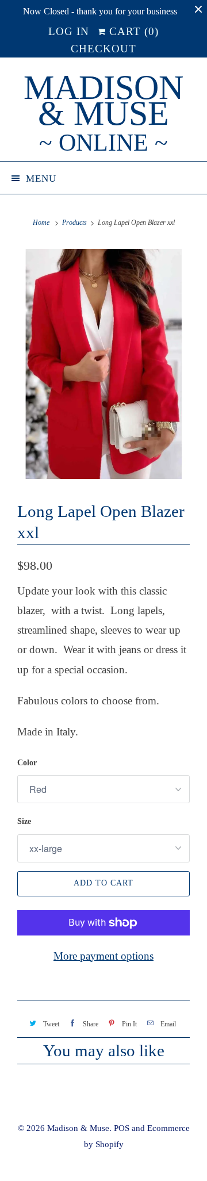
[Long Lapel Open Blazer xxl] (103, 364)
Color (27, 762)
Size (24, 821)
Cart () (132, 31)
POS (121, 1128)
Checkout (103, 49)
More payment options (103, 956)
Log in (68, 31)
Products (74, 222)
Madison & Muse (103, 113)
